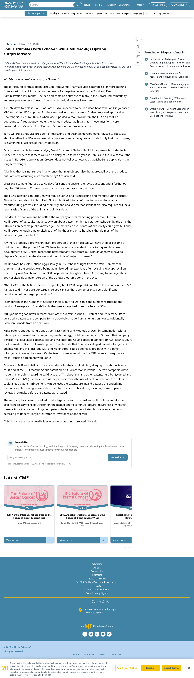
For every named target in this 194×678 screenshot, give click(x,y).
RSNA (79, 13)
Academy (111, 4)
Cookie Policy (44, 674)
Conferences (125, 4)
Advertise (97, 564)
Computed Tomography (132, 13)
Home (76, 654)
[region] (97, 668)
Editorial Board (97, 578)
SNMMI (166, 13)
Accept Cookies (171, 668)
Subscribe (116, 457)
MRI (118, 13)
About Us (89, 654)
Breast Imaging (68, 13)
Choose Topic (33, 13)
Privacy (97, 585)
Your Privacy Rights (97, 593)
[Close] (189, 668)
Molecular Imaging (153, 13)
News (102, 654)
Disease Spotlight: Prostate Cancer (99, 13)
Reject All (150, 668)
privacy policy (64, 464)
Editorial (97, 575)
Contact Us (97, 571)
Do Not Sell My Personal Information (97, 582)
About (97, 567)
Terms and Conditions (97, 589)
